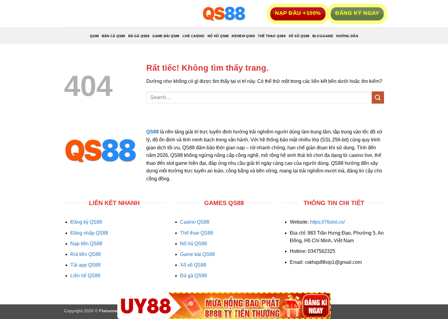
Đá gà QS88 (193, 275)
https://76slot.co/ (327, 222)
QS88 (94, 36)
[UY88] (224, 305)
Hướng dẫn (347, 36)
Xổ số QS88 (193, 265)
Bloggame (322, 36)
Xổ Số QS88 (299, 36)
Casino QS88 (194, 222)
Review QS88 (243, 36)
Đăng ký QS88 (86, 222)
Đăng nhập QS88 (89, 233)
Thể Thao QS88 (272, 36)
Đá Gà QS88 (138, 36)
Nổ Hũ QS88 (218, 36)
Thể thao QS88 (196, 233)
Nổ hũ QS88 (193, 243)
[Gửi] (378, 97)
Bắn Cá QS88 (113, 36)
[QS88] (224, 13)
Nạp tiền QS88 (86, 243)
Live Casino (193, 36)
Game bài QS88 (197, 254)
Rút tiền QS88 (85, 254)
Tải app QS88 (85, 265)
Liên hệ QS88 (85, 275)
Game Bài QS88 (166, 36)
